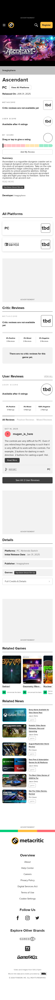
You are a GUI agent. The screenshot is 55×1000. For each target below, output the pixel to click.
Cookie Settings (27, 898)
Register (46, 25)
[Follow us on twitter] (37, 919)
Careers (28, 874)
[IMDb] (43, 973)
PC (48, 469)
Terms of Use (27, 892)
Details (7, 540)
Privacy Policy (28, 880)
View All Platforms (20, 87)
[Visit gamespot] (27, 940)
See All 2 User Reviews (27, 480)
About (27, 862)
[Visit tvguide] (27, 950)
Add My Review (28, 152)
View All (48, 376)
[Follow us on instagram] (27, 919)
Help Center (27, 868)
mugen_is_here (20, 434)
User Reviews (12, 376)
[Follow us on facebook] (17, 919)
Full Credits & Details (15, 581)
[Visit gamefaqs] (27, 958)
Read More (12, 460)
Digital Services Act (28, 886)
